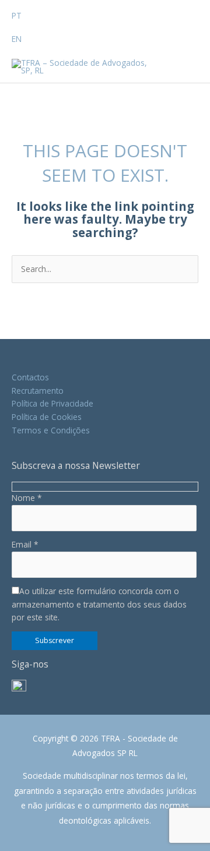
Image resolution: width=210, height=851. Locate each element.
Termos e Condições (51, 430)
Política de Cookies (47, 416)
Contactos (30, 377)
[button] (26, 10)
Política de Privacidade (52, 403)
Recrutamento (38, 390)
